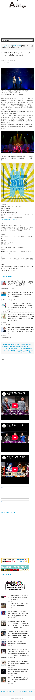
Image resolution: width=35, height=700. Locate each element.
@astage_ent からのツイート (8, 512)
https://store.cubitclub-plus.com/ (9, 219)
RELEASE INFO (5, 60)
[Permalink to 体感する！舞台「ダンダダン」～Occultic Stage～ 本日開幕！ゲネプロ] (3, 643)
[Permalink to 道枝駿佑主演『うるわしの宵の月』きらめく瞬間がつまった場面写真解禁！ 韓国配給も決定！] (3, 663)
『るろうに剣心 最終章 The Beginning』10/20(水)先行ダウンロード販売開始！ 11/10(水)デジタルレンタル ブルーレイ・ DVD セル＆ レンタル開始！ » (18, 350)
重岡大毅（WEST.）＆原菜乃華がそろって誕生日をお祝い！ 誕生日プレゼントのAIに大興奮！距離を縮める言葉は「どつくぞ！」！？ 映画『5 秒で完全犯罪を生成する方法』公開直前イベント (15, 653)
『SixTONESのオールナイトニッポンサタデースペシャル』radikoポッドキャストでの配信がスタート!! (18, 597)
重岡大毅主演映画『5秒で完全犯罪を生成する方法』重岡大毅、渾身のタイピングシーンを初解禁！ (18, 671)
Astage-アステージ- (7, 46)
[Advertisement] (17, 23)
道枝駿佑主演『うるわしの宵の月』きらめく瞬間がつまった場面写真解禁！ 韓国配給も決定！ (18, 663)
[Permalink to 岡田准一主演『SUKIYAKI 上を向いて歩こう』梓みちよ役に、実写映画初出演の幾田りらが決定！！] (3, 679)
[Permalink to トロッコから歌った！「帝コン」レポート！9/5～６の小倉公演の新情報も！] (3, 605)
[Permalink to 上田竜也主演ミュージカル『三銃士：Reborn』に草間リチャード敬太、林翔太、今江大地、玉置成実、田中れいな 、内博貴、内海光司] (3, 613)
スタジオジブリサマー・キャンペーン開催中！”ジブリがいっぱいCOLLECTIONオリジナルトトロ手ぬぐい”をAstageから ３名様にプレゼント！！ (21, 305)
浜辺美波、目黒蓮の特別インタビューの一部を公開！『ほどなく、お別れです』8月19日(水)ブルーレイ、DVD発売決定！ (20, 294)
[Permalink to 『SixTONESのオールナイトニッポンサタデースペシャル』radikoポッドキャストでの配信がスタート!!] (15, 585)
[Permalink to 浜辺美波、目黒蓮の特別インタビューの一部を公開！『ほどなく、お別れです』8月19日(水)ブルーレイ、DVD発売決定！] (3, 294)
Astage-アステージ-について (8, 691)
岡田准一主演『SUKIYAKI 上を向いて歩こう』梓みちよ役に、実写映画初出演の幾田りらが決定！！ (18, 679)
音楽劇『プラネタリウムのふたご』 (11, 62)
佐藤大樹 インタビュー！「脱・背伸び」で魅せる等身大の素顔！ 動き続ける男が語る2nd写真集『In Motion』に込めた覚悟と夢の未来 (21, 283)
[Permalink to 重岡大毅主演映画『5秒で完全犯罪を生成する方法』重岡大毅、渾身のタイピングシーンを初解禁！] (3, 671)
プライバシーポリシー (22, 691)
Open (17, 0)
